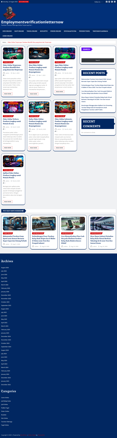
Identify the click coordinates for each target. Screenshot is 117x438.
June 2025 (4, 316)
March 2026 (4, 285)
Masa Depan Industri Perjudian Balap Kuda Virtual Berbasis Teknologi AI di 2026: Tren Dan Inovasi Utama (96, 99)
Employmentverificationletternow (32, 21)
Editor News (32, 435)
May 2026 (4, 278)
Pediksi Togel (84, 31)
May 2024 (4, 360)
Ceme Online (7, 36)
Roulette (43, 31)
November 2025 (6, 298)
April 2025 (4, 323)
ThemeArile (41, 435)
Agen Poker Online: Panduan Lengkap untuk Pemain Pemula (64, 67)
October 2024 (5, 343)
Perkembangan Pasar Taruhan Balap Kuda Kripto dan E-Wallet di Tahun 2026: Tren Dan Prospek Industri (43, 239)
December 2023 (6, 378)
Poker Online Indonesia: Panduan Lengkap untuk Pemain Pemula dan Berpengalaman (64, 122)
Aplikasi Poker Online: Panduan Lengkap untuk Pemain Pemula (12, 175)
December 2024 (6, 336)
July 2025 (4, 312)
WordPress (23, 435)
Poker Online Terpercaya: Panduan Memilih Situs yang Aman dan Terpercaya (29, 42)
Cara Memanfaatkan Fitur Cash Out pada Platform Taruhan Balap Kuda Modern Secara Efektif (72, 239)
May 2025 (4, 319)
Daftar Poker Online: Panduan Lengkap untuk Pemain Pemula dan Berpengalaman (38, 122)
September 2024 (6, 347)
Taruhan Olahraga (100, 31)
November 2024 (6, 340)
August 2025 (5, 309)
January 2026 (5, 292)
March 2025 (4, 326)
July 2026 (4, 271)
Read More (7, 94)
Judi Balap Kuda (70, 31)
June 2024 (4, 357)
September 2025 (6, 305)
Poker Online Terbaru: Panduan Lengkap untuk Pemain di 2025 (12, 121)
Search (86, 49)
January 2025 (5, 333)
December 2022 (6, 385)
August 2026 (5, 267)
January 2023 (5, 381)
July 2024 (4, 354)
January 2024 (5, 374)
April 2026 (4, 281)
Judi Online (7, 31)
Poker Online (55, 31)
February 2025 (5, 329)
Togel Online (32, 31)
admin (7, 73)
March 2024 (4, 367)
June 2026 (4, 274)
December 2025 (6, 295)
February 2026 (5, 288)
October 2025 (5, 302)
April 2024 (4, 364)
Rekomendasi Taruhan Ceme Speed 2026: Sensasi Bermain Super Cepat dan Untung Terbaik (15, 238)
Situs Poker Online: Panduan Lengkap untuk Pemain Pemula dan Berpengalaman (38, 68)
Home (4, 42)
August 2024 (5, 350)
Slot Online (19, 31)
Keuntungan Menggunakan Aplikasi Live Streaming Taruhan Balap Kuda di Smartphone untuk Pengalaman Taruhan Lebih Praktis (96, 108)
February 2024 (5, 371)
